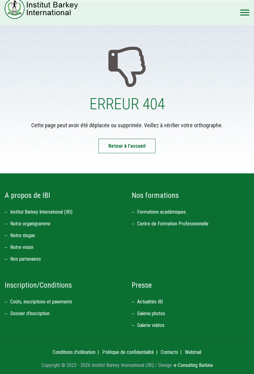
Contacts (169, 352)
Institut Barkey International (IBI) (41, 212)
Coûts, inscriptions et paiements (41, 302)
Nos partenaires (25, 259)
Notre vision (21, 247)
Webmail (193, 352)
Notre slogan (22, 235)
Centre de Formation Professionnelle (172, 224)
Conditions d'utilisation (74, 352)
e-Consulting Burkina (193, 365)
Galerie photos (151, 313)
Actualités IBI (150, 302)
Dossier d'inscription (30, 313)
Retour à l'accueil (127, 146)
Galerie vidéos (150, 325)
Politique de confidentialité (128, 352)
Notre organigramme (30, 224)
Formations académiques (161, 212)
